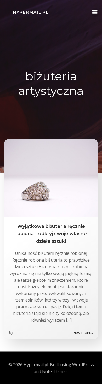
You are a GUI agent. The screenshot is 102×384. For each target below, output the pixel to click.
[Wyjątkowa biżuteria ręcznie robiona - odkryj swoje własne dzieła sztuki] (51, 178)
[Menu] (94, 12)
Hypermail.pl (31, 12)
